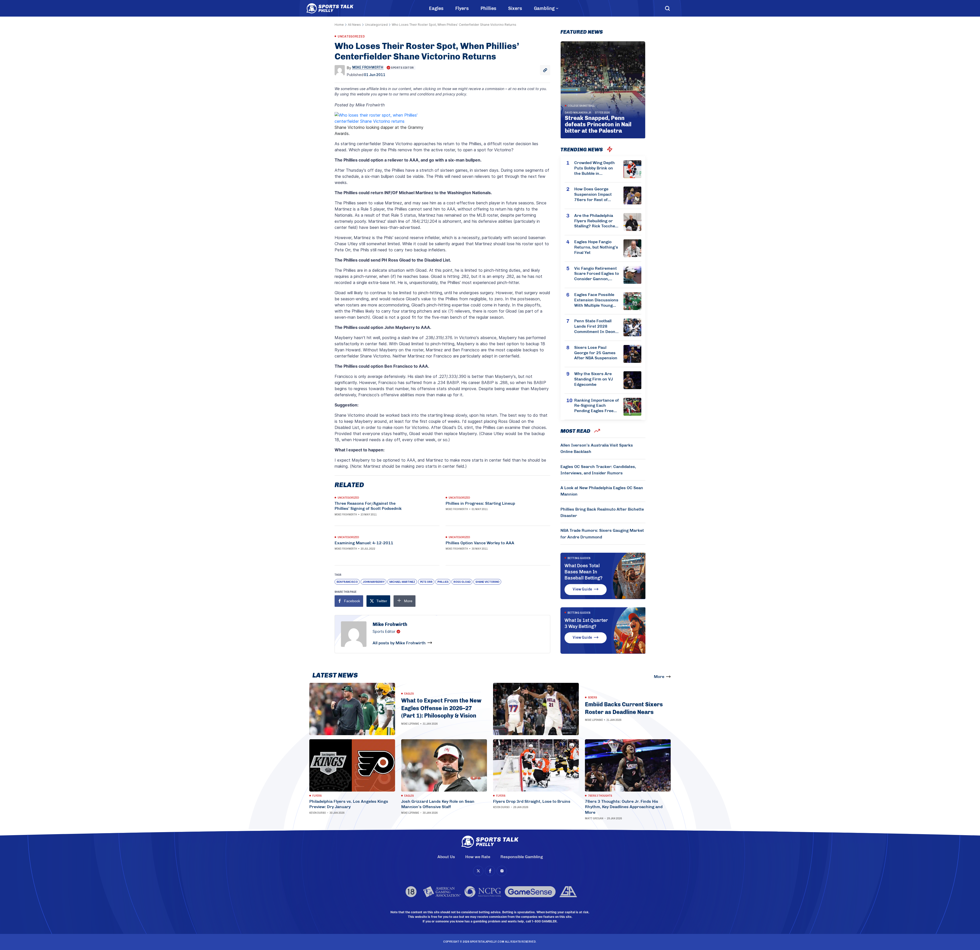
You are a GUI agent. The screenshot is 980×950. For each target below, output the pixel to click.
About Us (446, 856)
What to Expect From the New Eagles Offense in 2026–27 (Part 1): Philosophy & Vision (441, 708)
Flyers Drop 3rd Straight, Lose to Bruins (531, 801)
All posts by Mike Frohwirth (399, 642)
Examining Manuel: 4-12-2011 (364, 542)
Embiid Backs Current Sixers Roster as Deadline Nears (624, 708)
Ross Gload (462, 581)
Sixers (515, 8)
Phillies (488, 8)
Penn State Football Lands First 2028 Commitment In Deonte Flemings (596, 326)
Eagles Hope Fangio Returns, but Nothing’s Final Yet (596, 247)
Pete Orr (426, 581)
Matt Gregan (594, 818)
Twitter (381, 601)
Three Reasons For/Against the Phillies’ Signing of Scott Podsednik (368, 506)
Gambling (544, 8)
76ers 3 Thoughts (600, 795)
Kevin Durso (317, 813)
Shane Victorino (487, 581)
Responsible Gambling (521, 856)
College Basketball (581, 105)
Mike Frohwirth (346, 514)
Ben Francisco (347, 581)
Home (339, 25)
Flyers (462, 8)
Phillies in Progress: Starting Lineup (480, 503)
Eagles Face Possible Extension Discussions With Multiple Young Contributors (596, 300)
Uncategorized (376, 25)
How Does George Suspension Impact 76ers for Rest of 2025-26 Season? (593, 194)
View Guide (582, 589)
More (659, 676)
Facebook (352, 601)
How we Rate (477, 856)
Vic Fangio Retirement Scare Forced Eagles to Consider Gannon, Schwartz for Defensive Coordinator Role (596, 274)
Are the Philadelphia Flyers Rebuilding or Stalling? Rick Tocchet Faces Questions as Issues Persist (595, 221)
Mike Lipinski (410, 723)
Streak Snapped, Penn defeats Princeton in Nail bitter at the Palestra (598, 124)
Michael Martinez (402, 581)
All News (354, 25)
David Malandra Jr (578, 112)
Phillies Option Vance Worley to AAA (480, 542)
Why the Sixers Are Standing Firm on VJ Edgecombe (593, 379)
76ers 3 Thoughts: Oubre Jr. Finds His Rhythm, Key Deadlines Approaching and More (624, 807)
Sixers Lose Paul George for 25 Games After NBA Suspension (595, 353)
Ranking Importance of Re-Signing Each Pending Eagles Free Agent (596, 406)
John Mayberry (374, 581)
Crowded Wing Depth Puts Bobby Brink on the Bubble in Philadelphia (594, 168)
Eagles (436, 8)
